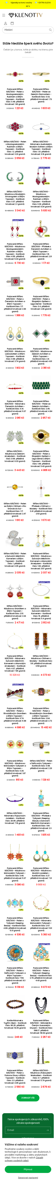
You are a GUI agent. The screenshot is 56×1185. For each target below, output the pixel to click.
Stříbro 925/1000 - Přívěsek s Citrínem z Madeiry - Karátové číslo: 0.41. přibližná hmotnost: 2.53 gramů (41, 508)
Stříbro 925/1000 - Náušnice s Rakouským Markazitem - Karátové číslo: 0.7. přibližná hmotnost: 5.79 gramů (41, 1075)
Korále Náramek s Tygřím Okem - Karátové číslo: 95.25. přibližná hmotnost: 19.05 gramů (15, 1024)
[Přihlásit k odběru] (47, 1130)
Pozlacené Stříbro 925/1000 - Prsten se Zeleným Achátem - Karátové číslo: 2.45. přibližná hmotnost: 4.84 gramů (41, 407)
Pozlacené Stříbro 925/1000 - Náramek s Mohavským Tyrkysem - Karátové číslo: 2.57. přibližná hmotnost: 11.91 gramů (41, 924)
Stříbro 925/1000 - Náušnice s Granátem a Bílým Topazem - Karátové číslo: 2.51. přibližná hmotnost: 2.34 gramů (15, 612)
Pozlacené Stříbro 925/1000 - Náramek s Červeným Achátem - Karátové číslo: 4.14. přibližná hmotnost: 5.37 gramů (15, 407)
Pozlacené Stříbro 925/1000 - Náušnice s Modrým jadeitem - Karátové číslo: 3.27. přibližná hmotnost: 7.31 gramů (41, 874)
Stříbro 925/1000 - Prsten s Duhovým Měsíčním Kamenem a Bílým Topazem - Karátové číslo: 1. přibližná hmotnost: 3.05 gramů (15, 559)
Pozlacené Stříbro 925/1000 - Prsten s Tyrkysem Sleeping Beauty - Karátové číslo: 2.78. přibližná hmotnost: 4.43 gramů (41, 974)
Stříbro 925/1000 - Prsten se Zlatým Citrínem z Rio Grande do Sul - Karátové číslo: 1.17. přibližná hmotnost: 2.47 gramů (15, 509)
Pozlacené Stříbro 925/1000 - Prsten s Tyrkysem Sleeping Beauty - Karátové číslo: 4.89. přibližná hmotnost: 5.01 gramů (15, 924)
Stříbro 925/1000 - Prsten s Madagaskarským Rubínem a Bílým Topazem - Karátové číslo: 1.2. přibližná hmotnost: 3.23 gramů (15, 148)
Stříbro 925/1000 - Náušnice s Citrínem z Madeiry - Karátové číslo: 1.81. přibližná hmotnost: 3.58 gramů (41, 661)
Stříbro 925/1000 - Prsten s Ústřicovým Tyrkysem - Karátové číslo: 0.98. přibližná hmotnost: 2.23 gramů (41, 766)
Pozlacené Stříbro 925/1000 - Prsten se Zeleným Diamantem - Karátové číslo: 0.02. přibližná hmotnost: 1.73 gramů (41, 95)
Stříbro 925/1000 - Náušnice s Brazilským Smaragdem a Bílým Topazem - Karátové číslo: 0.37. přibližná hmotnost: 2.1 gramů (15, 197)
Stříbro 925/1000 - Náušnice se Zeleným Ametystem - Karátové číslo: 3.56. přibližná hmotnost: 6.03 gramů (15, 456)
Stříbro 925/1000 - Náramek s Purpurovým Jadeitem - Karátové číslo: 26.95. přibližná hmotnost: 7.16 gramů (15, 818)
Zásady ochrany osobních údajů (24, 1159)
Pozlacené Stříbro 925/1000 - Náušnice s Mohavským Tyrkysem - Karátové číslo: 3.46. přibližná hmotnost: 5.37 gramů (15, 874)
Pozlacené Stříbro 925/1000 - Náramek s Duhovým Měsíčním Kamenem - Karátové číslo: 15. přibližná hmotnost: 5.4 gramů (41, 612)
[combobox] (28, 30)
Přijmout (28, 1169)
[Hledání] (50, 30)
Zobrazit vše (28, 1097)
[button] (3, 15)
